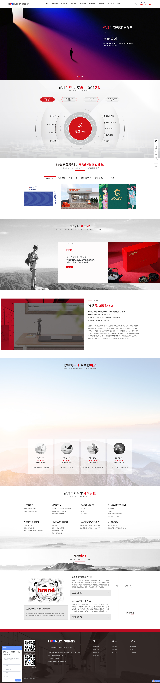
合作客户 (96, 653)
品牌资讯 (102, 4)
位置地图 (133, 646)
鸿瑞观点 (115, 646)
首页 (46, 4)
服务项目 (92, 4)
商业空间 (73, 4)
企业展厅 (110, 178)
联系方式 (133, 650)
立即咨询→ (70, 267)
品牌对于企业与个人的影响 (38, 608)
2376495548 (55, 658)
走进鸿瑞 (111, 4)
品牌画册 (61, 178)
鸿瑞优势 (96, 650)
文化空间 (64, 4)
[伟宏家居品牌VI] (42, 196)
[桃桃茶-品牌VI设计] (80, 196)
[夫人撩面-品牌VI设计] (117, 196)
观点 (118, 4)
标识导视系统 (86, 178)
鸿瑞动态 (115, 650)
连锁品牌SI (99, 178)
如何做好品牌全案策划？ (82, 601)
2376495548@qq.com (59, 661)
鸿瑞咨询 (96, 656)
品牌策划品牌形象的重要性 (83, 577)
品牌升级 (83, 4)
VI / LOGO (50, 178)
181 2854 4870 (59, 655)
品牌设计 (55, 4)
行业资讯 (115, 653)
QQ (156, 143)
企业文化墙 (73, 178)
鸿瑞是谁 (96, 646)
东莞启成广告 (33, 678)
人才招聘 (133, 653)
